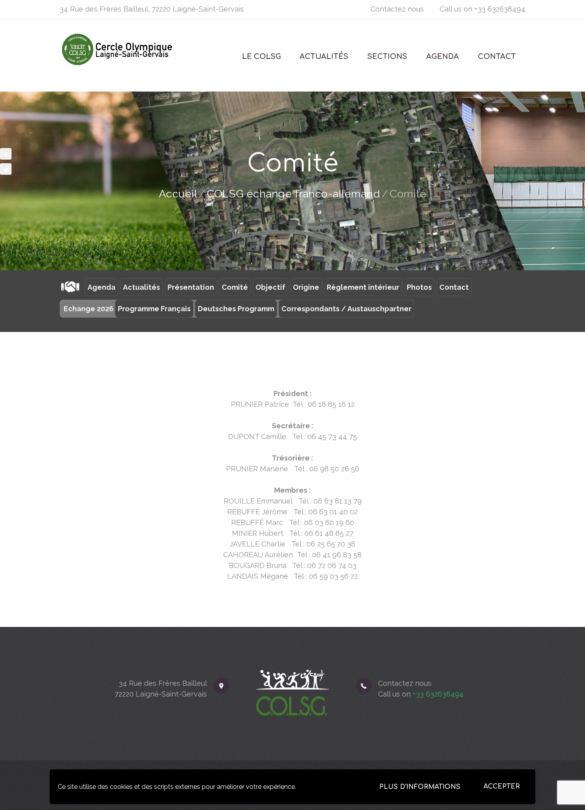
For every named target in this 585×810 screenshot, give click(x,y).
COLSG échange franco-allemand (293, 193)
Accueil (178, 193)
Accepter (502, 786)
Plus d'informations (419, 786)
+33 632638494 (499, 9)
